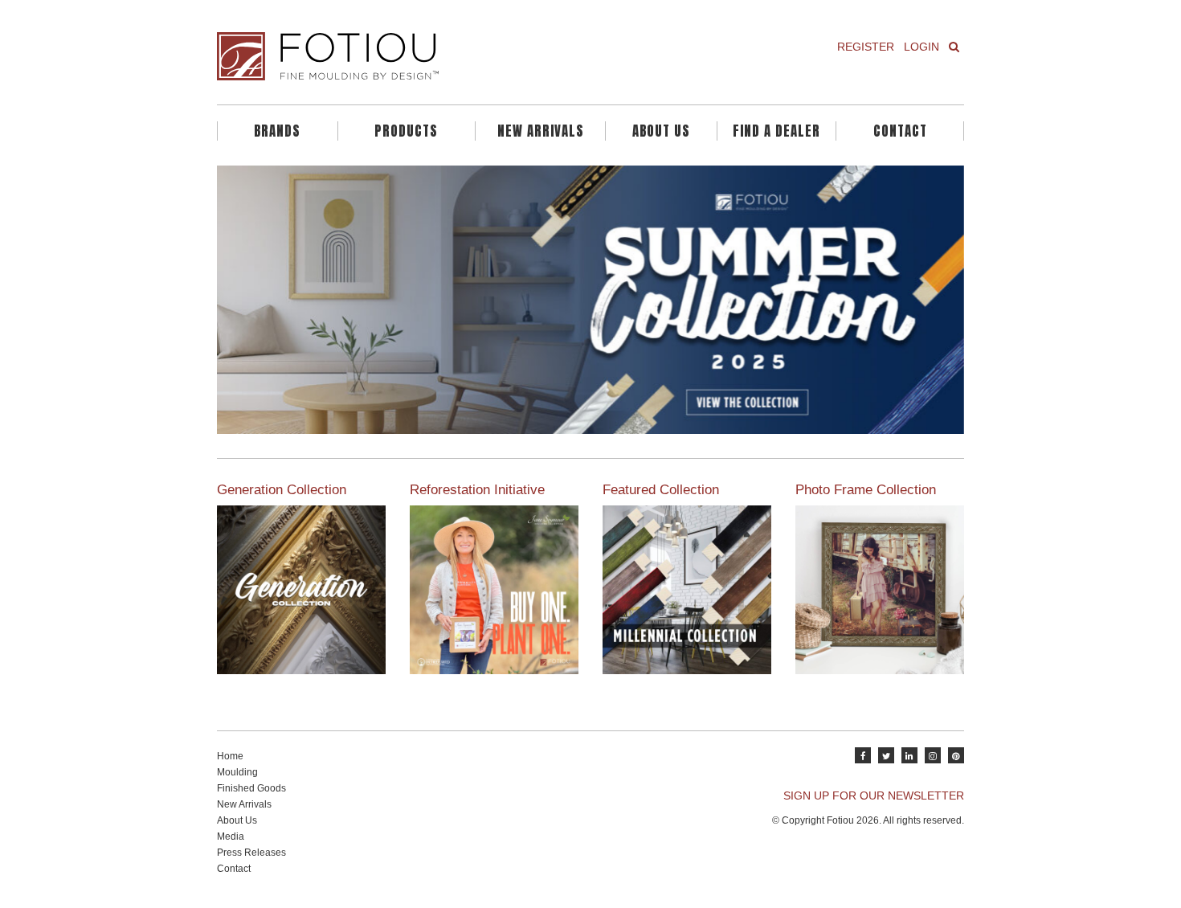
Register (865, 46)
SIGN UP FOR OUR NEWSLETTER (873, 795)
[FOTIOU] (397, 56)
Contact (900, 131)
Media (230, 836)
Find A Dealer (776, 131)
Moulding (237, 772)
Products (406, 131)
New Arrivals (540, 131)
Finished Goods (251, 788)
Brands (277, 131)
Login (921, 46)
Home (230, 756)
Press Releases (251, 852)
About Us (661, 131)
